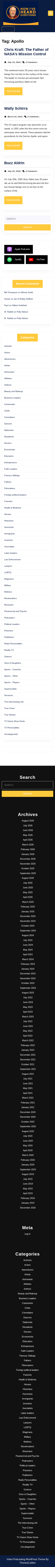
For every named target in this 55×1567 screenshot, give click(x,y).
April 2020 (28, 1150)
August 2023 (28, 992)
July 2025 (27, 883)
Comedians (9, 417)
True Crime (9, 708)
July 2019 (27, 1179)
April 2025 (28, 897)
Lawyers (8, 566)
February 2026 (28, 849)
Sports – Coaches (12, 669)
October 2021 (27, 1064)
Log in (27, 1234)
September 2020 (28, 1126)
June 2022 (28, 1026)
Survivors (8, 695)
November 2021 (27, 1059)
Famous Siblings (12, 475)
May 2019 (28, 1188)
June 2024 (28, 945)
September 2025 (28, 873)
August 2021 (28, 1074)
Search (10, 29)
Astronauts (9, 372)
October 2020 (27, 1121)
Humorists (9, 527)
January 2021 (27, 1107)
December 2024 (27, 916)
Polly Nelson (22, 312)
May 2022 (28, 1031)
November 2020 (27, 1117)
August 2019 (28, 1174)
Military (7, 585)
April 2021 (28, 1093)
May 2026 (28, 835)
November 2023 (27, 978)
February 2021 (28, 1102)
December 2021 (27, 1055)
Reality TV (9, 650)
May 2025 (28, 892)
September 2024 (28, 930)
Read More (14, 92)
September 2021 (28, 1069)
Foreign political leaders (15, 495)
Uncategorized (11, 734)
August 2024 (28, 935)
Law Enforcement (12, 559)
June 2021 (28, 1083)
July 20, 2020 (14, 171)
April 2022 (28, 1035)
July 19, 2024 (14, 62)
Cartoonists (9, 404)
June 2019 (28, 1183)
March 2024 (28, 959)
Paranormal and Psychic (15, 611)
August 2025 (28, 878)
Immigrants (9, 533)
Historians (8, 520)
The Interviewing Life (14, 702)
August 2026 (28, 820)
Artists (7, 365)
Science (8, 656)
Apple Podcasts (22, 249)
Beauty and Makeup (13, 391)
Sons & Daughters (12, 663)
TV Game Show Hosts (14, 721)
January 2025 (27, 911)
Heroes (7, 514)
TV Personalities (11, 727)
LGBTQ (7, 572)
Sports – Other (11, 676)
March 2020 (28, 1155)
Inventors (8, 540)
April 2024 (28, 954)
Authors (7, 385)
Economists (9, 449)
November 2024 (27, 921)
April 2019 (28, 1193)
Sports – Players (12, 682)
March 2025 (28, 902)
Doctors (7, 443)
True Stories (10, 715)
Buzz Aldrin (14, 163)
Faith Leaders (10, 469)
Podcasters (9, 618)
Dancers (8, 423)
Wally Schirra (16, 108)
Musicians (8, 605)
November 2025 (27, 863)
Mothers (8, 592)
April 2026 (28, 839)
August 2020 (28, 1131)
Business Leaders (12, 398)
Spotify (18, 259)
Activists (8, 346)
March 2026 (28, 844)
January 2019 (27, 1203)
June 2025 (28, 887)
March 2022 (28, 1040)
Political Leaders (12, 624)
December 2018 (27, 1207)
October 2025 (27, 868)
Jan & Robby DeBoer (23, 299)
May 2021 (28, 1088)
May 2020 (28, 1145)
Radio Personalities (13, 643)
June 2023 (28, 1002)
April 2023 (28, 1011)
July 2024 (27, 940)
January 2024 (27, 969)
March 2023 (28, 1016)
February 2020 (28, 1160)
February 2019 (28, 1198)
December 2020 (27, 1112)
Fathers (7, 482)
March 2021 (28, 1097)
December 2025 (27, 859)
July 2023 (27, 997)
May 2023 (28, 1007)
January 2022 (27, 1050)
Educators (9, 456)
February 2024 (28, 964)
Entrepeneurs (10, 462)
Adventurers (10, 359)
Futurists (8, 501)
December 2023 (27, 973)
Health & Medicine (12, 508)
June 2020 (28, 1141)
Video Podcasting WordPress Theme (26, 1559)
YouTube (40, 259)
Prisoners (8, 630)
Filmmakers (9, 488)
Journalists (9, 546)
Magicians (9, 579)
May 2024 (28, 949)
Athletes (8, 378)
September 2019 (28, 1169)
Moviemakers (10, 598)
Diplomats (8, 430)
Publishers (9, 637)
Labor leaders (10, 553)
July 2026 (27, 825)
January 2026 (27, 854)
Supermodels (10, 689)
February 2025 (28, 906)
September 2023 (28, 988)
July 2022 (27, 1021)
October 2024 (27, 925)
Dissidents (9, 436)
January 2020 (27, 1164)
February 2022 (28, 1045)
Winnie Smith (27, 292)
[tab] (50, 13)
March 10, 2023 (15, 117)
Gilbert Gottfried (19, 305)
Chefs (7, 411)
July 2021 (27, 1078)
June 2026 (28, 830)
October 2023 (27, 983)
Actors (7, 352)
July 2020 (27, 1136)
